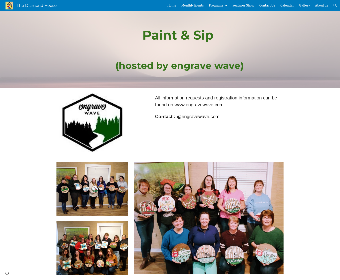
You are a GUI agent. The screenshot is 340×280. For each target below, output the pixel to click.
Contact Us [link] (267, 5)
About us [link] (321, 5)
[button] (335, 5)
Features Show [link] (243, 5)
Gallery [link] (304, 5)
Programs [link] (216, 5)
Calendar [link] (287, 5)
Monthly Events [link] (192, 5)
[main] (180, 49)
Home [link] (171, 5)
